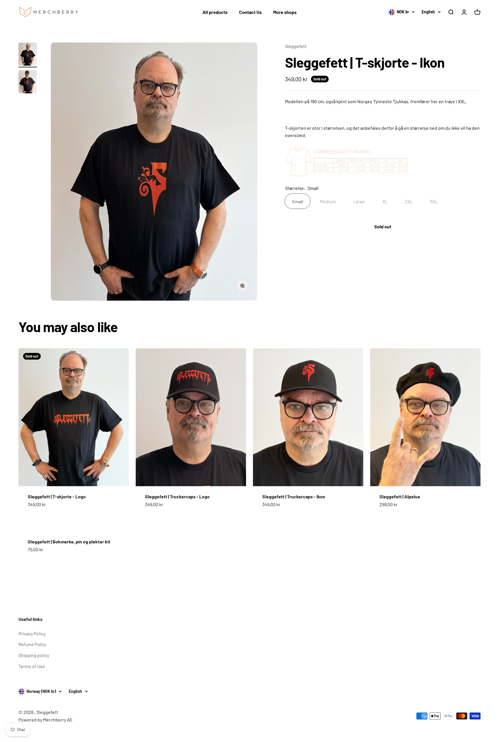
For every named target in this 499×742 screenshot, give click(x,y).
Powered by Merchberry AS (45, 719)
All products (215, 12)
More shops (285, 12)
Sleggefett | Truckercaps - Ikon (293, 496)
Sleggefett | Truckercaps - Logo (177, 496)
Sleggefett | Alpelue (399, 496)
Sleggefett (296, 46)
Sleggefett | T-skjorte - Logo (57, 496)
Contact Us (250, 12)
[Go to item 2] (27, 82)
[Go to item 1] (27, 54)
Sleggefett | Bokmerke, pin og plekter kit (69, 541)
